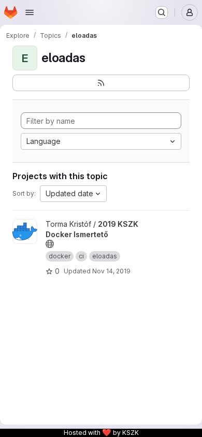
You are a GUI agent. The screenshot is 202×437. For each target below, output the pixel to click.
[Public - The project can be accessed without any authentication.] (50, 244)
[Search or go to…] (161, 12)
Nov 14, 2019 (111, 271)
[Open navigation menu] (29, 12)
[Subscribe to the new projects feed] (101, 83)
